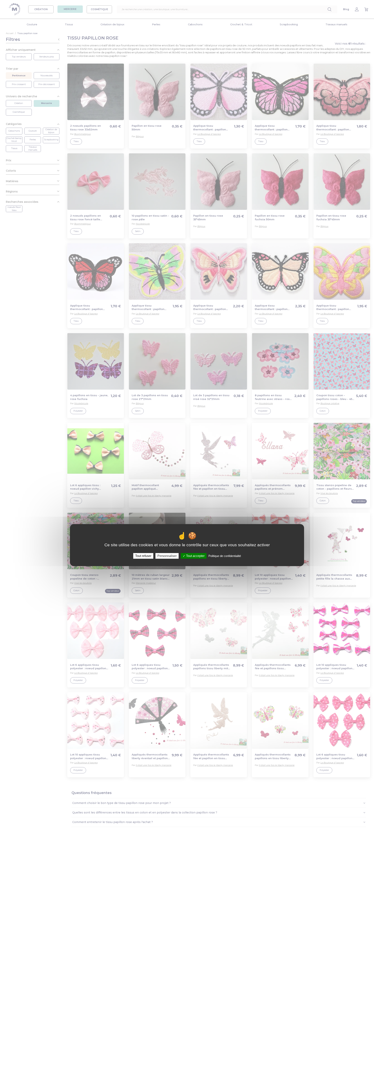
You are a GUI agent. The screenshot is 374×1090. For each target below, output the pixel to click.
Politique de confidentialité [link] (224, 555)
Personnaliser (167, 555)
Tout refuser (143, 555)
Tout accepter (195, 555)
